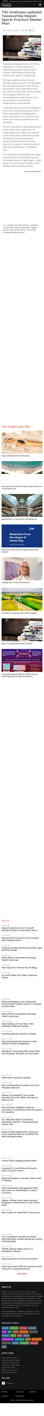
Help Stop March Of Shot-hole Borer (20, 1259)
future (28, 227)
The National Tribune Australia (24, 1400)
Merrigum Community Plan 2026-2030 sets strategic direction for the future (21, 1052)
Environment (19, 1339)
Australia (10, 225)
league (34, 227)
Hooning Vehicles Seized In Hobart (19, 1034)
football (22, 227)
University (5, 1335)
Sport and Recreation (17, 230)
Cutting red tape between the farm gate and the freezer (22, 949)
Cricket (11, 227)
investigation (24, 1343)
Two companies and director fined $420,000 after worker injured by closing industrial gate (22, 1239)
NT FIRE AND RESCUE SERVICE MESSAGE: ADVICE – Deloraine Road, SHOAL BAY (20, 1121)
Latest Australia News (9, 1358)
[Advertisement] (22, 198)
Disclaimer (32, 1392)
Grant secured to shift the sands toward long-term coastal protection (22, 1267)
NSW (9, 1332)
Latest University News (10, 1370)
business (15, 1343)
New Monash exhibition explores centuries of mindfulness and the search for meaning (22, 1109)
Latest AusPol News (9, 1372)
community (34, 225)
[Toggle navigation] (40, 4)
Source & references (32, 171)
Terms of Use (20, 1392)
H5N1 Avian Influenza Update (16, 1078)
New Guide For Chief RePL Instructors (21, 1212)
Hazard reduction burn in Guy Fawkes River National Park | (20, 939)
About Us (4, 1392)
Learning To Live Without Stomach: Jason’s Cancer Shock (19, 1169)
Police (4, 1332)
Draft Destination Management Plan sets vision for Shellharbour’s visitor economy (20, 1190)
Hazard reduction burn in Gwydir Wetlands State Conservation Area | (19, 929)
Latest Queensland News (10, 1363)
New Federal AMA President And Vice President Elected (20, 1086)
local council (24, 1332)
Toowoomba (30, 230)
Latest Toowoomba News (11, 1360)
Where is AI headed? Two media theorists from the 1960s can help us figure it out (20, 1097)
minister (26, 1335)
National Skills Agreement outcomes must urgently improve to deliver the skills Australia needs (20, 1134)
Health (28, 1339)
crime (4, 1347)
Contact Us (5, 1396)
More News (22, 1273)
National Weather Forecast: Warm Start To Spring (21, 1179)
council (5, 227)
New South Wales (7, 1339)
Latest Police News (8, 1368)
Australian (18, 225)
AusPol (19, 1335)
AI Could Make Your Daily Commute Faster (19, 976)
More (18, 1307)
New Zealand (6, 1343)
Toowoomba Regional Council (13, 232)
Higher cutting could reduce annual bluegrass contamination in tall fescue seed (21, 1202)
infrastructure (36, 1339)
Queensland (33, 1332)
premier (6, 230)
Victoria (15, 1332)
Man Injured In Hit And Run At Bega (19, 967)
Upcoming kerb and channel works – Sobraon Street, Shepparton (20, 1042)
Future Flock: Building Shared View (19, 1161)
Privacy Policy (20, 1396)
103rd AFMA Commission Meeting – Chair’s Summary (19, 959)
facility (16, 227)
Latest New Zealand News (11, 1365)
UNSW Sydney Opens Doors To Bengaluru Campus (17, 1250)
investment (34, 1343)
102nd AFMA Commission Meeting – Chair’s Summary (19, 1015)
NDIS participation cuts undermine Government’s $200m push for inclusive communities (21, 1004)
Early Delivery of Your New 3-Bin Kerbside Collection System (18, 1025)
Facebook (9, 1383)
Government (14, 1328)
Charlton (26, 225)
